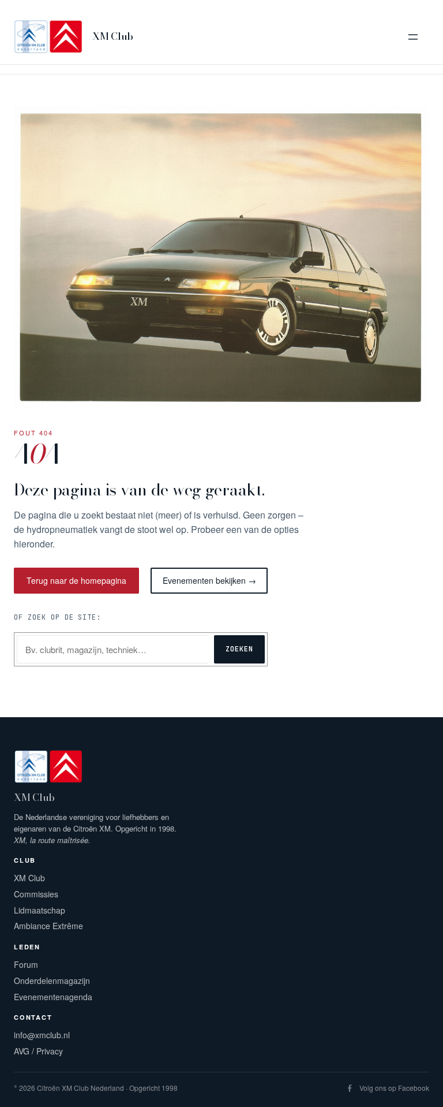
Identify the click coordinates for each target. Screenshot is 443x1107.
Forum (26, 964)
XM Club (112, 36)
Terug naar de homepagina (76, 580)
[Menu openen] (413, 37)
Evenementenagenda (53, 996)
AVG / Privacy (38, 1051)
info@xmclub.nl (42, 1035)
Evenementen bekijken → (209, 580)
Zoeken (239, 649)
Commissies (36, 894)
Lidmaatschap (39, 910)
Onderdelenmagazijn (52, 980)
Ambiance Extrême (48, 925)
